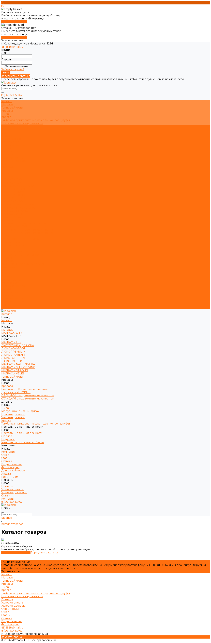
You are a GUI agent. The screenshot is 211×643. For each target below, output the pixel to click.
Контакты (7, 307)
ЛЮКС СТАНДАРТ (13, 195)
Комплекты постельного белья (22, 264)
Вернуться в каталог (44, 552)
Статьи (6, 132)
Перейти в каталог (14, 21)
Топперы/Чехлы (12, 107)
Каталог (6, 173)
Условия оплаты (12, 157)
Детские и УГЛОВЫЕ (15, 226)
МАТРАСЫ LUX (11, 182)
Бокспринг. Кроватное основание (24, 223)
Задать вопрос (11, 571)
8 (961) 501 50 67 (11, 95)
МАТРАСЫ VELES (13, 214)
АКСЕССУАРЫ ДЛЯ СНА (17, 185)
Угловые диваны (13, 245)
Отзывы (6, 135)
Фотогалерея (10, 142)
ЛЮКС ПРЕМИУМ (13, 192)
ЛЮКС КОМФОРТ (13, 189)
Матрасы (7, 104)
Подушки (8, 260)
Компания (8, 267)
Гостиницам (9, 292)
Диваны (7, 113)
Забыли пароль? (12, 69)
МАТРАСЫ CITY (11, 179)
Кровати (7, 110)
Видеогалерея (11, 138)
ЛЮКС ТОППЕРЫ (13, 198)
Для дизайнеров (13, 285)
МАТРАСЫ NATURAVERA (18, 204)
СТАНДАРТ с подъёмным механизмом (27, 232)
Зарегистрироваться (15, 76)
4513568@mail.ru (12, 46)
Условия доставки (14, 160)
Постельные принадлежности (22, 123)
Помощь (7, 295)
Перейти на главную (15, 552)
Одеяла (6, 257)
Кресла (6, 117)
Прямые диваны (13, 242)
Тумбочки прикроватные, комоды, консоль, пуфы (35, 120)
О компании (10, 608)
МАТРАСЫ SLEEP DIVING (18, 207)
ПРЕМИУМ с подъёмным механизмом (27, 229)
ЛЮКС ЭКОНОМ (12, 201)
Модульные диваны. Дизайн (21, 239)
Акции (6, 289)
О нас (5, 129)
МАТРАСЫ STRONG (14, 210)
